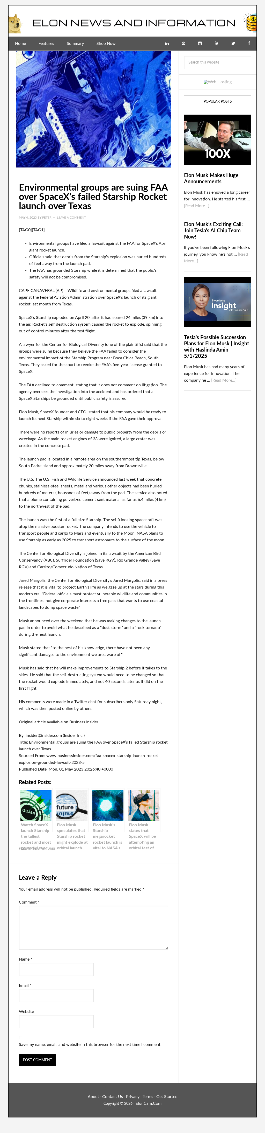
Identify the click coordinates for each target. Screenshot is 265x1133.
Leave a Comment (71, 217)
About (93, 1097)
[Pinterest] (183, 44)
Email (25, 985)
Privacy (132, 1097)
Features (48, 848)
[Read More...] (196, 206)
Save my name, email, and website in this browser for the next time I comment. (90, 1045)
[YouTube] (216, 44)
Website (26, 1012)
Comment (29, 902)
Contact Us (112, 1097)
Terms (148, 1097)
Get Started (167, 1097)
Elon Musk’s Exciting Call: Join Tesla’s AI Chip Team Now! (213, 231)
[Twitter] (233, 44)
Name (25, 959)
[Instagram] (200, 44)
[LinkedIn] (167, 44)
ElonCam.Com (148, 1103)
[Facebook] (249, 44)
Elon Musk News (132, 21)
